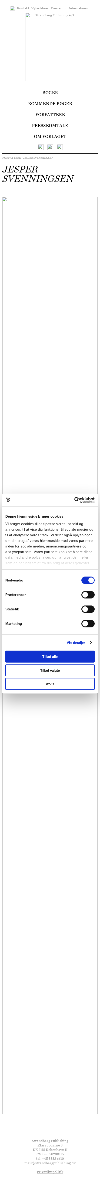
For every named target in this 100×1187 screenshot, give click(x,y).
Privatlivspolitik (50, 1172)
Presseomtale (50, 125)
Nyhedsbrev (40, 8)
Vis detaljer (76, 642)
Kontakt (23, 8)
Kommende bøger (50, 104)
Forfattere (50, 114)
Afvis (50, 684)
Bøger (50, 93)
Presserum (59, 8)
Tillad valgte (50, 670)
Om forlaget (50, 136)
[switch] (88, 595)
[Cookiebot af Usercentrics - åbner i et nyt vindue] (74, 500)
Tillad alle (50, 657)
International (79, 8)
